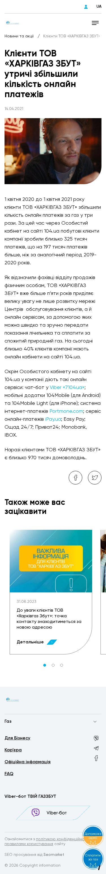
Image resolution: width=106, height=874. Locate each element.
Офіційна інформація (28, 762)
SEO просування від (34, 855)
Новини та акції (20, 36)
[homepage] (12, 22)
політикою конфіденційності (63, 839)
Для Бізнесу (17, 738)
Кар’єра (13, 750)
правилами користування (29, 844)
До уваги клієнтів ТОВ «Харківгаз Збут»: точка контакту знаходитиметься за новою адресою (49, 619)
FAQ (9, 774)
